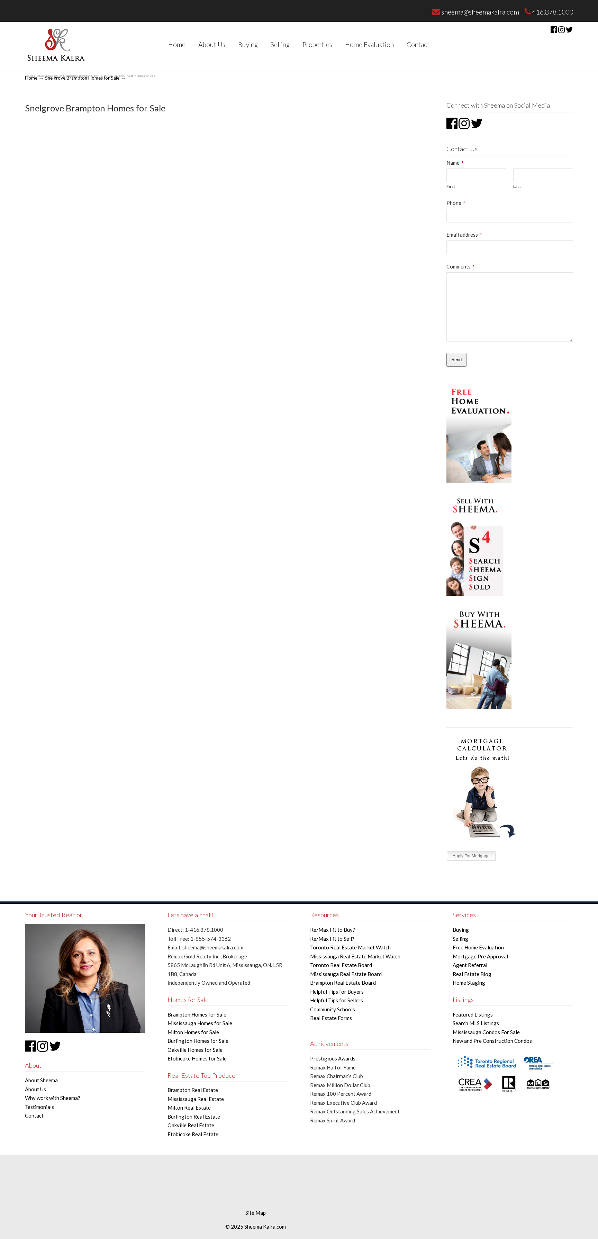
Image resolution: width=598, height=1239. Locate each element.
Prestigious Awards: (333, 1058)
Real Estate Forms (331, 1018)
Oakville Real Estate (190, 1125)
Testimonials (39, 1107)
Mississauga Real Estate (195, 1099)
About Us (35, 1089)
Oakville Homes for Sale (195, 1050)
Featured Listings (473, 1014)
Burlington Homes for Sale (197, 1041)
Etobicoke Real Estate (192, 1134)
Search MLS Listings (476, 1023)
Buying (461, 930)
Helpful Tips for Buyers (337, 992)
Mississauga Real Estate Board (346, 974)
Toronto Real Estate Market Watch (350, 947)
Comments (460, 266)
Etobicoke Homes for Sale (197, 1058)
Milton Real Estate (189, 1107)
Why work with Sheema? (52, 1098)
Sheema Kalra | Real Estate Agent (55, 44)
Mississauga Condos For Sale (486, 1032)
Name (454, 163)
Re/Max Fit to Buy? (332, 930)
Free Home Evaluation (478, 947)
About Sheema (41, 1080)
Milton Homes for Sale (193, 1032)
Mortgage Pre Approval (480, 956)
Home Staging (469, 983)
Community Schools (332, 1009)
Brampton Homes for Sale (196, 1014)
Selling (460, 939)
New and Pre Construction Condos (492, 1041)
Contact (34, 1115)
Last (517, 186)
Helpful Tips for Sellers (336, 1000)
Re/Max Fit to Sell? (332, 939)
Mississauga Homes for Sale (199, 1023)
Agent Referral (470, 965)
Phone (455, 203)
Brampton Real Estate (192, 1090)
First (450, 186)
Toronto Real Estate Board (341, 965)
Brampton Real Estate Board (343, 983)
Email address (464, 234)
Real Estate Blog (472, 974)
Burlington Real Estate (193, 1116)
